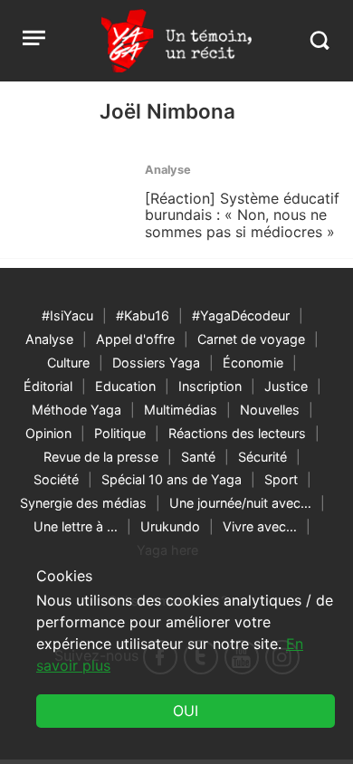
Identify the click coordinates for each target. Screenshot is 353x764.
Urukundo (170, 526)
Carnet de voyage (251, 339)
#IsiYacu (67, 315)
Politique (120, 433)
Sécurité (262, 456)
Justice (286, 386)
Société (56, 479)
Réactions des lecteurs (237, 433)
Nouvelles (270, 409)
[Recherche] (319, 40)
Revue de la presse (100, 456)
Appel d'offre (135, 339)
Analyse (49, 339)
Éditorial (48, 386)
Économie (253, 362)
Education (125, 386)
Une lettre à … (75, 526)
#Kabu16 (142, 315)
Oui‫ (185, 711)
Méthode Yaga (76, 409)
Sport (281, 479)
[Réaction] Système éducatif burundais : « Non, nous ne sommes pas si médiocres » (242, 215)
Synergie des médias (83, 503)
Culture (68, 362)
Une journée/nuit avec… (240, 503)
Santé (198, 456)
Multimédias (180, 409)
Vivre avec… (260, 526)
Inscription (210, 386)
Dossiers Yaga (156, 362)
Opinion (48, 433)
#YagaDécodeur (241, 315)
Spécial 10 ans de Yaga (171, 479)
